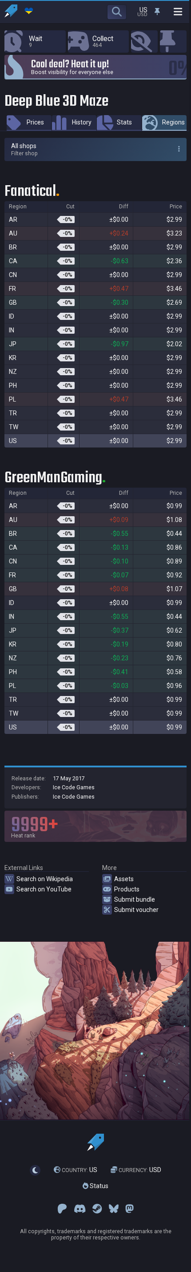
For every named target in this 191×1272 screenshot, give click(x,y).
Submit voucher (136, 909)
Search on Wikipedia (44, 879)
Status (98, 1185)
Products (126, 889)
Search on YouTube (44, 889)
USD (140, 1169)
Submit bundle (134, 899)
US (79, 1169)
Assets (124, 879)
